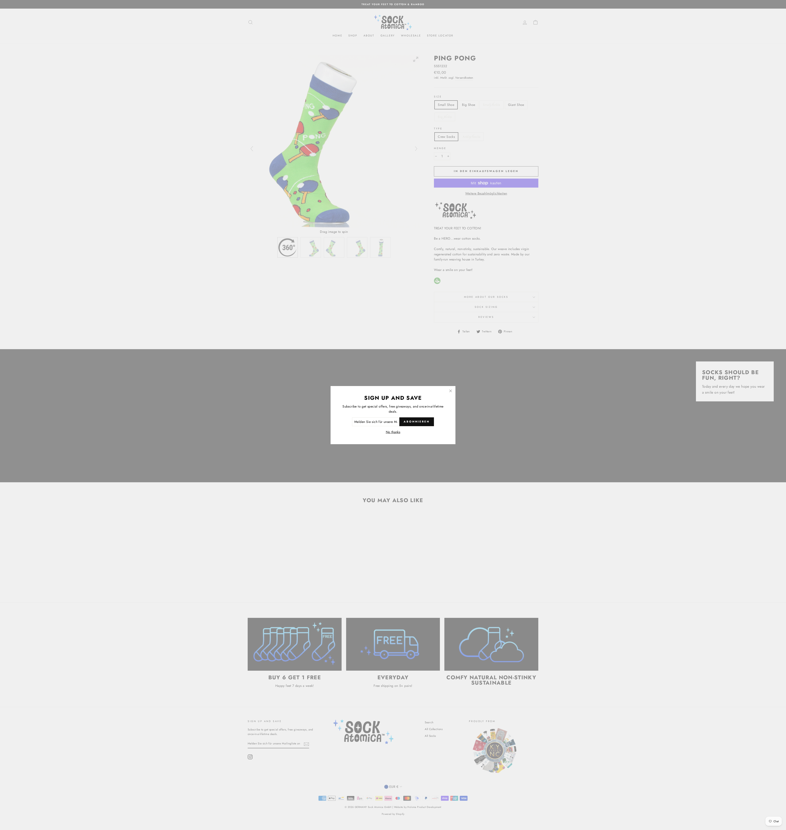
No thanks (393, 432)
